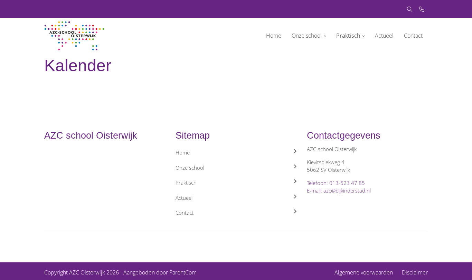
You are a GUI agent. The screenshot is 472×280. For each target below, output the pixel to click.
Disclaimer (415, 272)
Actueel (384, 35)
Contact (413, 35)
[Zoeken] (409, 9)
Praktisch (348, 35)
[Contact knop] (421, 9)
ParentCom (183, 272)
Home (273, 35)
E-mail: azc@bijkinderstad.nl (339, 190)
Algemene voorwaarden (363, 272)
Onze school (307, 35)
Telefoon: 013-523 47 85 (336, 182)
